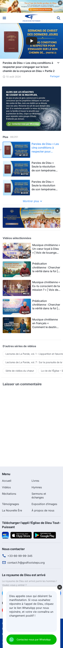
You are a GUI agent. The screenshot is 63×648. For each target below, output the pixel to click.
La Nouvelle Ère (12, 510)
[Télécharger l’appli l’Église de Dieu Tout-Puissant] (5, 535)
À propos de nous (43, 510)
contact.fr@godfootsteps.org (26, 562)
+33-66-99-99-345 (19, 556)
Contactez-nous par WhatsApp (34, 639)
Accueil (6, 480)
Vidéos (6, 487)
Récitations (9, 493)
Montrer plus (31, 201)
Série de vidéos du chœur (20, 370)
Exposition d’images (44, 504)
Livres (35, 480)
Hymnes (37, 487)
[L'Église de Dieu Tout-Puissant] (31, 18)
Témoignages (10, 504)
